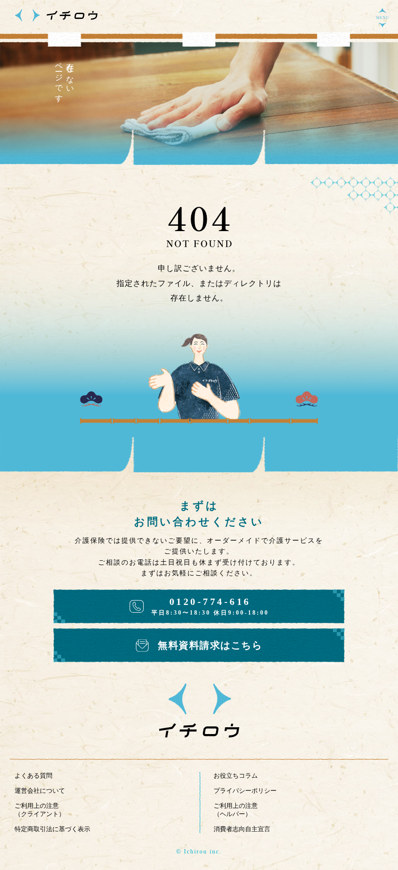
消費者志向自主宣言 (242, 829)
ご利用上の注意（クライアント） (40, 810)
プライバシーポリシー (245, 790)
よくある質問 (33, 775)
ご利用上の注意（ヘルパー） (236, 810)
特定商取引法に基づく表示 (52, 829)
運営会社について (40, 790)
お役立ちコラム (236, 775)
